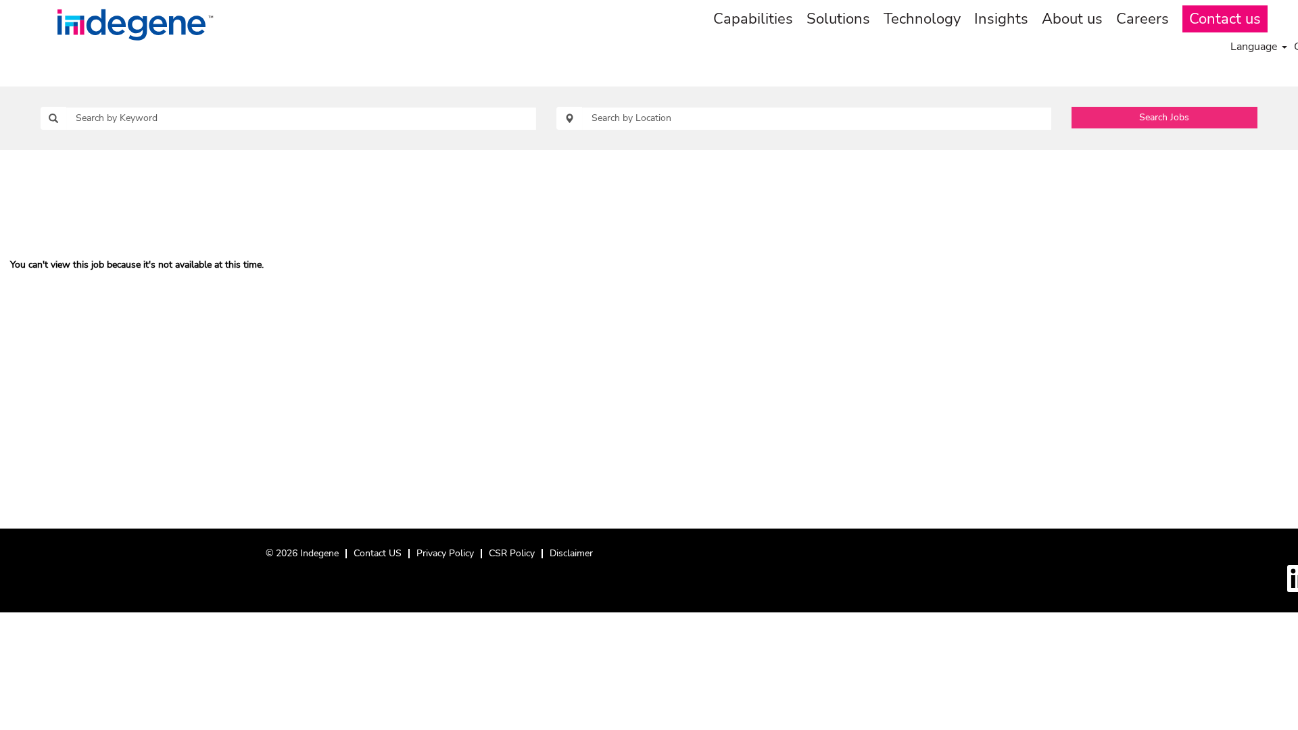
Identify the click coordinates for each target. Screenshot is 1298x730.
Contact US (378, 553)
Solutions (838, 19)
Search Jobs (1164, 117)
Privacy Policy (445, 553)
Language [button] (1255, 46)
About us (1072, 19)
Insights (1001, 19)
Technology (922, 19)
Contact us (1225, 19)
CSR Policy (512, 553)
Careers (1142, 19)
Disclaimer (571, 553)
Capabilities (753, 19)
